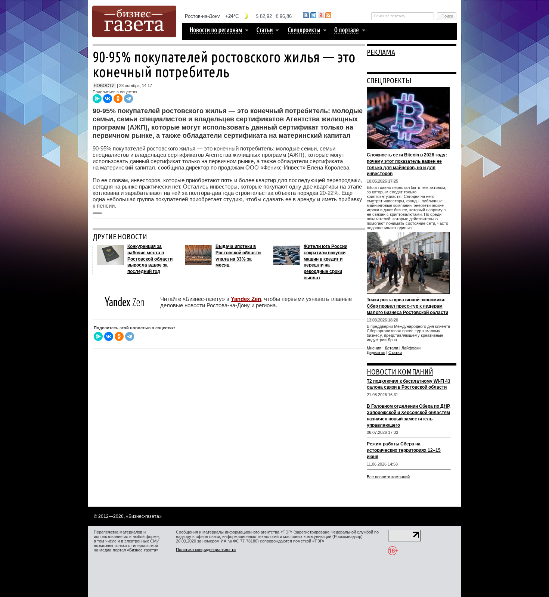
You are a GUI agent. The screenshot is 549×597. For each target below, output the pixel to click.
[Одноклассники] (118, 98)
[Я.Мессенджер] (97, 98)
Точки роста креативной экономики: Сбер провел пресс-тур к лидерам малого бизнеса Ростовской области (407, 306)
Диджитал (376, 352)
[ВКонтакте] (107, 98)
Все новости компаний (388, 477)
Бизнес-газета (142, 550)
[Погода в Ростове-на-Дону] (239, 16)
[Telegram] (128, 98)
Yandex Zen (246, 299)
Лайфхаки (411, 348)
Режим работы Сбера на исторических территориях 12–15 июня (404, 450)
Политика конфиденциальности (206, 549)
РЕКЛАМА (381, 52)
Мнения (374, 348)
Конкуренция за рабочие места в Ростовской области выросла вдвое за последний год (150, 259)
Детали (391, 348)
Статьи (395, 352)
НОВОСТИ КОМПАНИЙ (400, 371)
